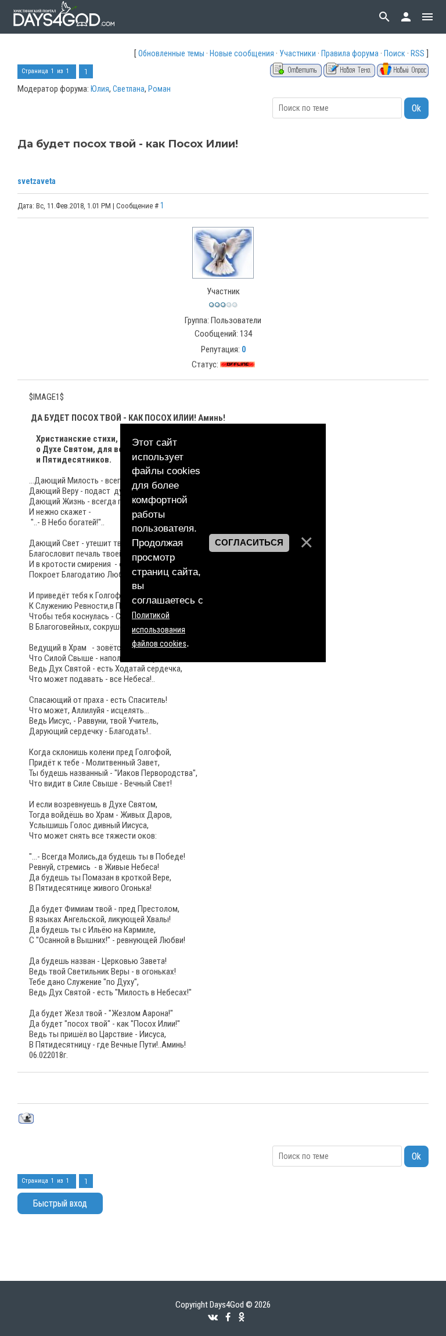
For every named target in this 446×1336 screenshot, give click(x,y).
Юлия (100, 88)
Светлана (129, 88)
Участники (297, 53)
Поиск (394, 53)
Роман (159, 88)
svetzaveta (36, 181)
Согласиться (249, 542)
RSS (418, 53)
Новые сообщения (242, 53)
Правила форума (350, 53)
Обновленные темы (171, 53)
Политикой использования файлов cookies (159, 630)
